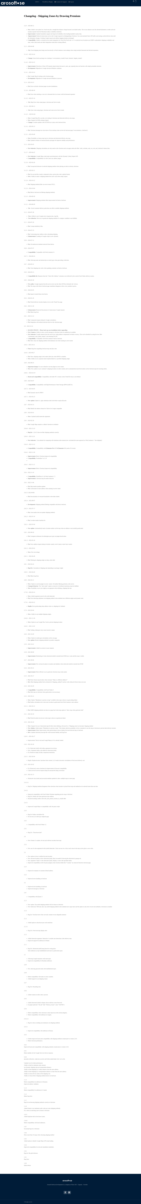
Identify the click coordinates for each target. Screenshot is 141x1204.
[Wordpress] (69, 1192)
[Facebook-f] (65, 1192)
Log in (72, 2)
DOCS (37, 2)
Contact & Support (61, 2)
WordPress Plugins (47, 2)
